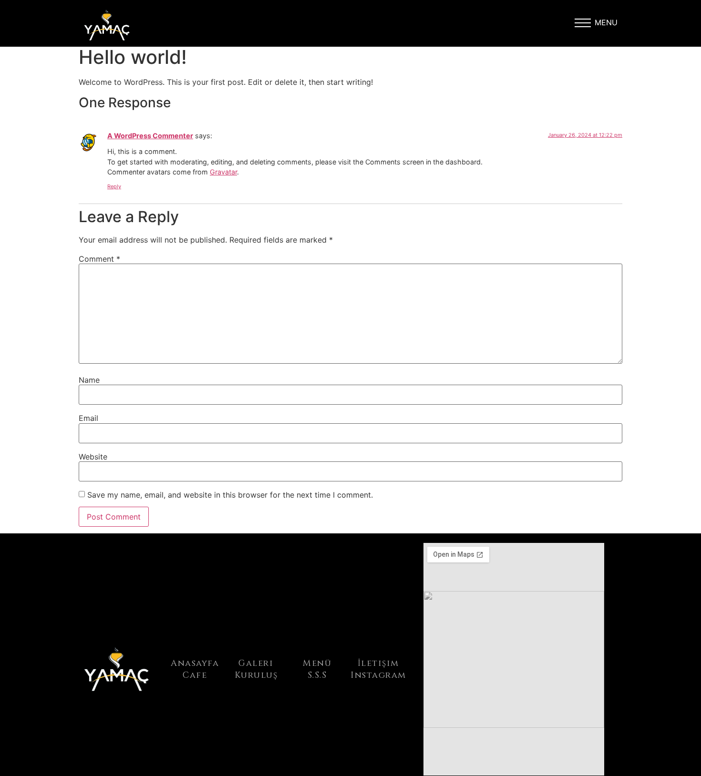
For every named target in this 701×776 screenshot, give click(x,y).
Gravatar (223, 172)
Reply (114, 186)
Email (88, 418)
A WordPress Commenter (150, 136)
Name (89, 380)
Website (93, 456)
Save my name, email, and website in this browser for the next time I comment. (230, 495)
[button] (583, 25)
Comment (99, 259)
